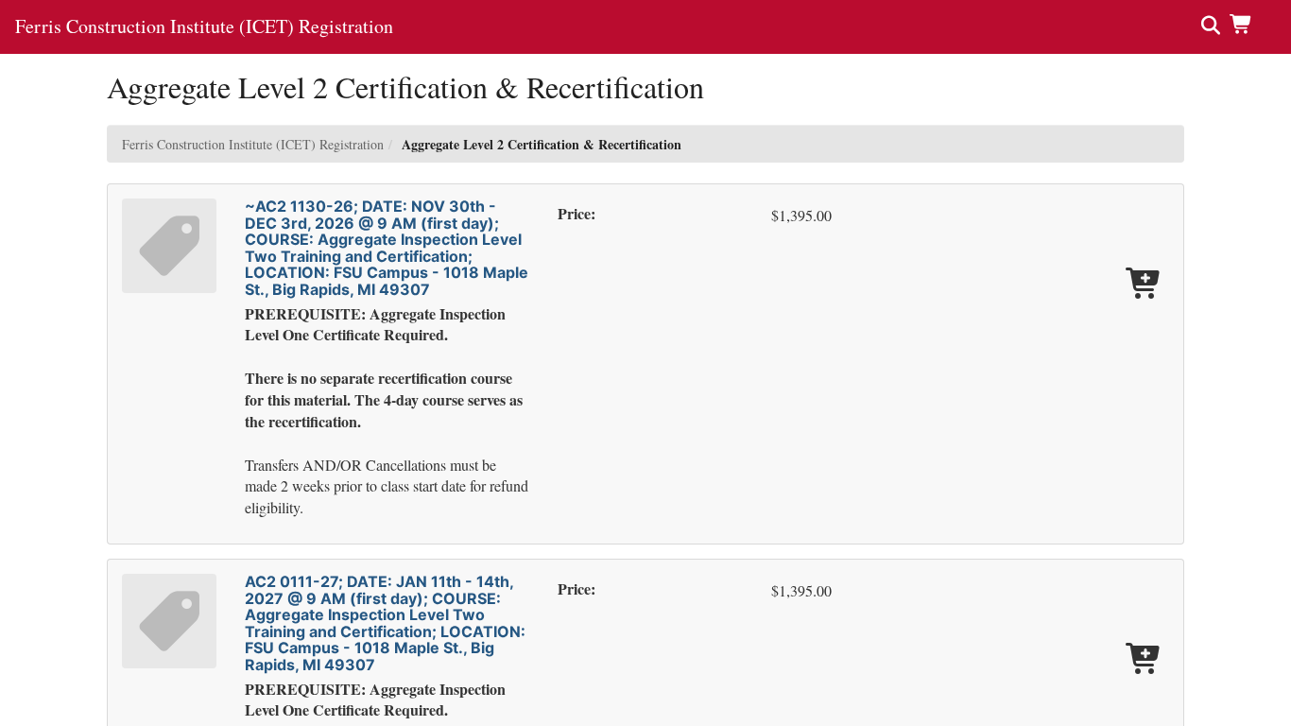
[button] (1245, 24)
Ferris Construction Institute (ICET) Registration (253, 144)
